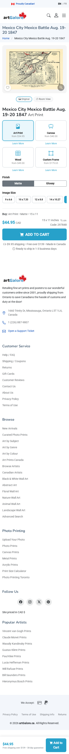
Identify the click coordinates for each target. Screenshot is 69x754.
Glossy (50, 183)
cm (65, 220)
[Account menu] (56, 15)
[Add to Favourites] (7, 87)
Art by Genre (9, 447)
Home (5, 38)
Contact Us (9, 386)
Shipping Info (47, 714)
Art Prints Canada (13, 459)
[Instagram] (29, 602)
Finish (6, 177)
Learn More (18, 143)
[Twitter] (39, 602)
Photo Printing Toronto (16, 577)
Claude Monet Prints (14, 637)
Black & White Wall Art (15, 478)
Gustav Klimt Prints (13, 649)
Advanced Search (12, 516)
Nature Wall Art (11, 497)
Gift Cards (8, 373)
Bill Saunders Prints (13, 675)
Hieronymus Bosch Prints (17, 681)
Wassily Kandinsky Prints (17, 643)
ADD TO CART (37, 234)
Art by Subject (10, 441)
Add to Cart (58, 745)
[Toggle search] (48, 15)
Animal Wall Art (11, 503)
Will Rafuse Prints (12, 668)
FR (65, 3)
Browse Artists (11, 466)
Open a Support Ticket (21, 330)
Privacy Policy (10, 398)
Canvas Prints (10, 552)
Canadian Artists (12, 472)
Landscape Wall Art (13, 510)
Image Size (9, 192)
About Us (7, 392)
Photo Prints (9, 545)
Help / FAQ (8, 354)
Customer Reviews (13, 380)
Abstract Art (9, 485)
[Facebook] (20, 602)
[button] (64, 15)
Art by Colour (10, 453)
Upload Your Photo (13, 539)
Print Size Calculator (14, 571)
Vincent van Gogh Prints (16, 631)
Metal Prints (9, 558)
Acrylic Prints (10, 564)
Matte (18, 183)
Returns (7, 367)
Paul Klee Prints (11, 656)
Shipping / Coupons (14, 361)
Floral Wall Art (10, 491)
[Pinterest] (48, 602)
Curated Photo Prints (14, 434)
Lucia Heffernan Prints (15, 662)
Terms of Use (10, 405)
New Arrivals (9, 428)
